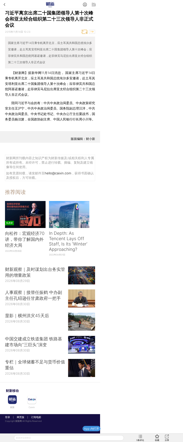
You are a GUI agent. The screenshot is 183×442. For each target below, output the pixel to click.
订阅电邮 (35, 417)
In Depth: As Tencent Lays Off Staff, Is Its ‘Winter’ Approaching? (68, 241)
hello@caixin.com (58, 173)
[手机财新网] (50, 4)
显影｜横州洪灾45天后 (27, 315)
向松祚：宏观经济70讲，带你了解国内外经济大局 (24, 239)
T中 (92, 31)
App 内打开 (91, 428)
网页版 (20, 417)
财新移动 (12, 391)
